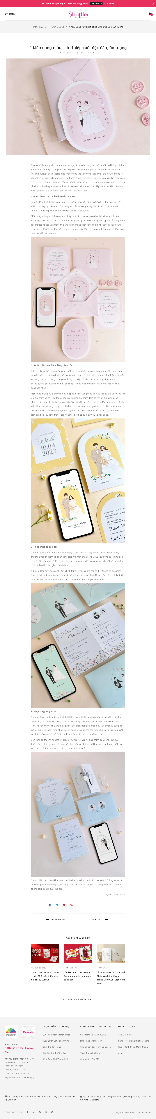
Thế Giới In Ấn (125, 1034)
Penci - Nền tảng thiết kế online (133, 1040)
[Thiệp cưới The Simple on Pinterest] (40, 1112)
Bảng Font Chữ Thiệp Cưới (55, 1059)
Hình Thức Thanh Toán (91, 1040)
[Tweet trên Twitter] (57, 905)
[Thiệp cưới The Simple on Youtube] (46, 1112)
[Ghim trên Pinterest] (64, 905)
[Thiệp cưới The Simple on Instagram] (33, 1112)
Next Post (97, 919)
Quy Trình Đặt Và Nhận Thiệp (56, 1034)
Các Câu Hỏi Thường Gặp (55, 1053)
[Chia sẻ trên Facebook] (50, 905)
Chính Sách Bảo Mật (90, 1059)
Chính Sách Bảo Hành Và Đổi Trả (96, 1046)
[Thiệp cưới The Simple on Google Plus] (52, 1112)
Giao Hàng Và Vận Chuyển (93, 1034)
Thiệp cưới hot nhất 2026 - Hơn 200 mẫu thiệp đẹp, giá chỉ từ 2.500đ (45, 976)
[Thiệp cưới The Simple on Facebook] (27, 1112)
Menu (12, 14)
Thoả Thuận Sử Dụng (90, 1053)
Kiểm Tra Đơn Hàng (52, 1046)
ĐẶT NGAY (109, 3)
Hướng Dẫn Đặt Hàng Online (56, 1040)
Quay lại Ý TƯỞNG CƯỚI (80, 999)
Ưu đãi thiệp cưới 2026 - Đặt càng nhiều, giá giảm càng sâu (77, 976)
